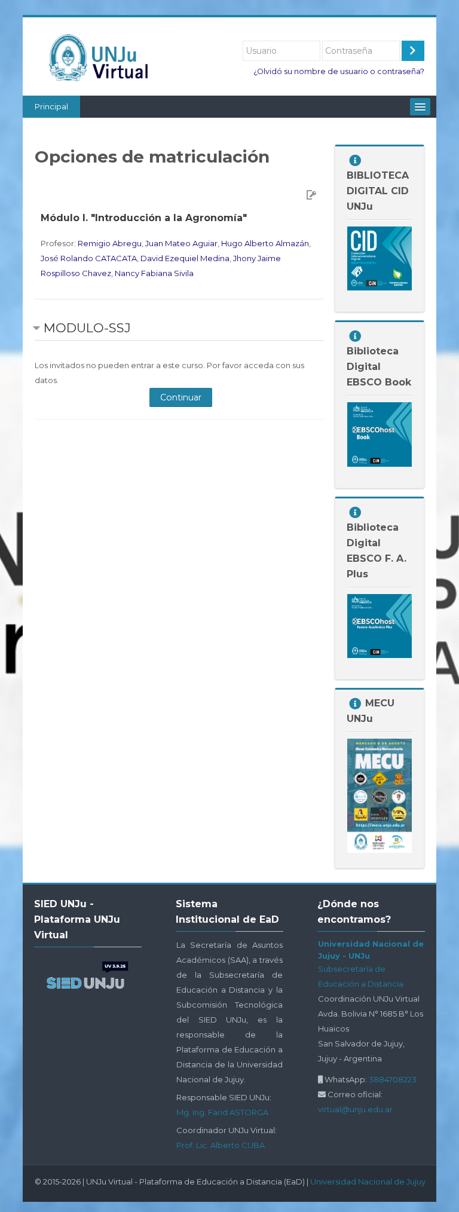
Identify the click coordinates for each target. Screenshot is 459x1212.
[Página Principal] (103, 57)
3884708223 (393, 1079)
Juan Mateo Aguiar (181, 243)
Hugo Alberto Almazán (265, 243)
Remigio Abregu (110, 243)
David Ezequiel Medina (185, 258)
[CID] (379, 257)
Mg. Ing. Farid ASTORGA (222, 1112)
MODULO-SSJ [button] (87, 327)
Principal (51, 106)
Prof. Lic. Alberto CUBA (220, 1145)
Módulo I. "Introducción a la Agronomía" (144, 218)
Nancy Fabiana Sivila (154, 273)
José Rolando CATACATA (89, 258)
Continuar (180, 397)
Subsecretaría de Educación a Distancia (360, 976)
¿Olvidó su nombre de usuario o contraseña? (338, 71)
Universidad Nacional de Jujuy (368, 1181)
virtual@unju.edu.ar (355, 1109)
